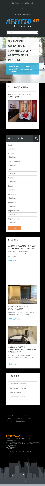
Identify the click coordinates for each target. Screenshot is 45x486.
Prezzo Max (12, 202)
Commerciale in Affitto (18, 384)
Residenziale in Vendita (18, 397)
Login (19, 14)
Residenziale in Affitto (17, 392)
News (9, 418)
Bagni (10, 186)
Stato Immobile (14, 161)
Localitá (11, 153)
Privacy (9, 421)
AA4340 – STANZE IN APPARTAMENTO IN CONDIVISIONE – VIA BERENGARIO (22, 349)
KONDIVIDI (31, 451)
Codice (10, 145)
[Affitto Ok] (22, 21)
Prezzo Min (12, 194)
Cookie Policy (20, 421)
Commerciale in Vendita (18, 388)
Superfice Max (13, 219)
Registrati (26, 14)
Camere (11, 178)
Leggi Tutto (12, 256)
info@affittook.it (27, 3)
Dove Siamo (19, 418)
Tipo (10, 170)
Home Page (11, 416)
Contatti (30, 418)
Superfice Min (13, 211)
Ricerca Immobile (25, 416)
